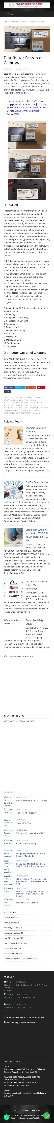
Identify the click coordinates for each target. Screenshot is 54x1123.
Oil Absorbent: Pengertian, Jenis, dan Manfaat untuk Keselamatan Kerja (31, 881)
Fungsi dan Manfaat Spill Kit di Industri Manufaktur (30, 854)
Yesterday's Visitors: (12, 933)
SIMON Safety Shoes (37, 482)
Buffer (7, 391)
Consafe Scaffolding (26, 843)
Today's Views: (10, 917)
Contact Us (35, 1111)
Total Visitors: (9, 953)
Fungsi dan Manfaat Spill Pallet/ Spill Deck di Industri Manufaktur (31, 865)
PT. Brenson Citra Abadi (30, 1115)
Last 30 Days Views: (12, 943)
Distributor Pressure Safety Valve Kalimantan (36, 585)
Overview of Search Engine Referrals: (19, 959)
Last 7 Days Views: (12, 938)
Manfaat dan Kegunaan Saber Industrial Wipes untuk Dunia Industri (30, 893)
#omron (35, 408)
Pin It (42, 387)
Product (8, 69)
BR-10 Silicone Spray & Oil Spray (31, 800)
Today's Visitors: (11, 923)
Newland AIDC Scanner (27, 902)
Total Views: (9, 948)
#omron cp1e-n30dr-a (32, 410)
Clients (25, 1111)
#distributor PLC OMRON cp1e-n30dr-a (23, 403)
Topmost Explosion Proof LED (30, 833)
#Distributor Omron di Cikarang (20, 400)
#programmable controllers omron (22, 413)
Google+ (32, 387)
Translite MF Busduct (26, 813)
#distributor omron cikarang (27, 397)
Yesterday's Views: (12, 928)
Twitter (20, 387)
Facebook (9, 387)
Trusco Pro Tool (23, 823)
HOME (16, 1111)
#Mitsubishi (22, 408)
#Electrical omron (13, 405)
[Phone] (6, 1117)
